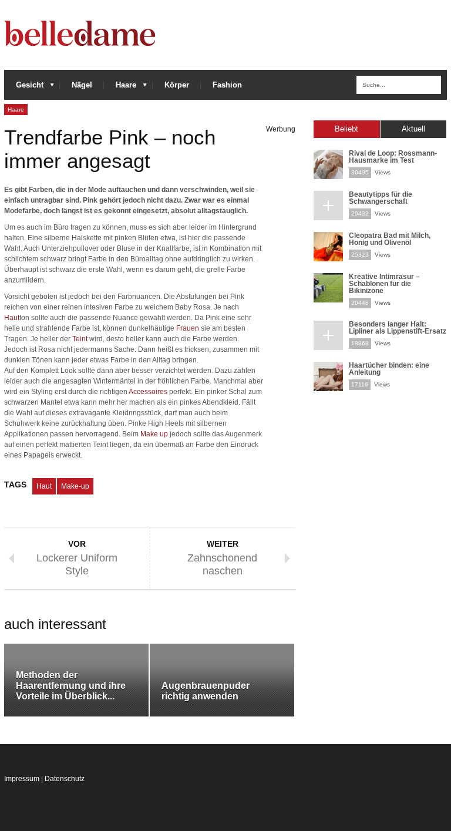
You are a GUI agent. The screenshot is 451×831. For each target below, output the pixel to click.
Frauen (187, 328)
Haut (11, 318)
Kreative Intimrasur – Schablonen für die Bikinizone (384, 283)
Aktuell (413, 129)
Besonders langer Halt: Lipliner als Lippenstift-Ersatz (397, 327)
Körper (176, 84)
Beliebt (346, 129)
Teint (79, 339)
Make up (154, 434)
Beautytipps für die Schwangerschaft (380, 198)
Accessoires (148, 392)
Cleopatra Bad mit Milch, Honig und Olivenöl (389, 239)
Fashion (227, 84)
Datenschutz (65, 779)
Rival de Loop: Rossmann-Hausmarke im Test (393, 156)
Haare (120, 87)
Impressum (21, 779)
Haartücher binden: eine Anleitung (389, 368)
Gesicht (23, 87)
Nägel (82, 84)
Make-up (75, 486)
